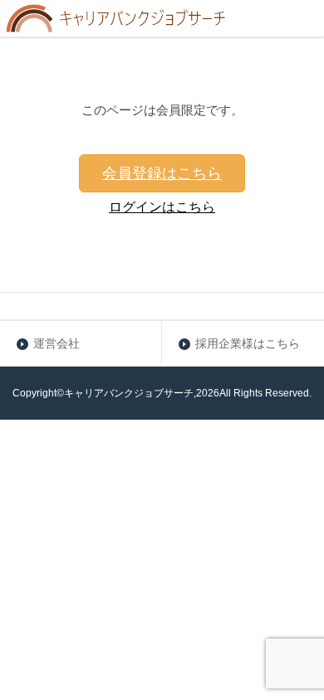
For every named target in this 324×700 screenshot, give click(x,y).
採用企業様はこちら (247, 343)
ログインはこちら (162, 207)
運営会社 (56, 343)
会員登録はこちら (162, 173)
